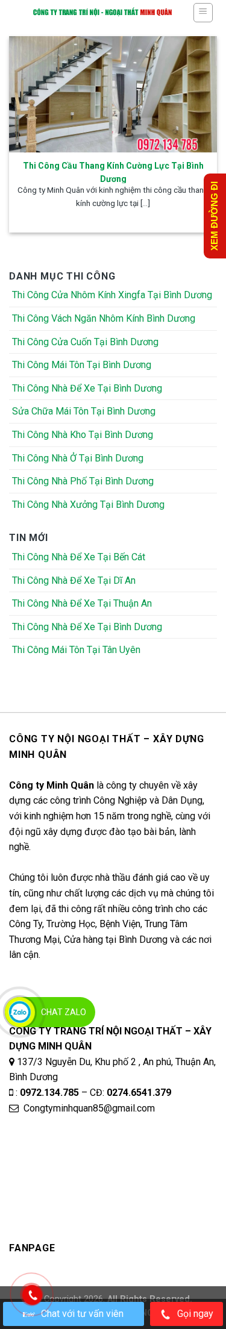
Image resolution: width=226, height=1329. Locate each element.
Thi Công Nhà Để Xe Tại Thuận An (82, 603)
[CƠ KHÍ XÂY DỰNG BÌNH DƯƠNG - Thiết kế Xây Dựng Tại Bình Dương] (102, 12)
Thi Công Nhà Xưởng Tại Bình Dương (88, 504)
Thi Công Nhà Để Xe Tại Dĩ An (74, 580)
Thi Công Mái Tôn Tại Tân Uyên (76, 649)
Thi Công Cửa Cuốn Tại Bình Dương (85, 342)
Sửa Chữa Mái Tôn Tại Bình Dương (83, 411)
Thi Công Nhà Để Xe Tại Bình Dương (87, 388)
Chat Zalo (63, 1012)
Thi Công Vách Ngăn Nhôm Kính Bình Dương (103, 318)
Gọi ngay (195, 1313)
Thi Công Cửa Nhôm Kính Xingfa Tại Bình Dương (112, 295)
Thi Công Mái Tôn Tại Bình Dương (81, 365)
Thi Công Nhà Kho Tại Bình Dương (82, 434)
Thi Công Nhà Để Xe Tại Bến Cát (78, 557)
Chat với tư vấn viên (82, 1313)
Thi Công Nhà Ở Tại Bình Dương (77, 458)
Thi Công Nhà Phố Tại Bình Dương (83, 481)
